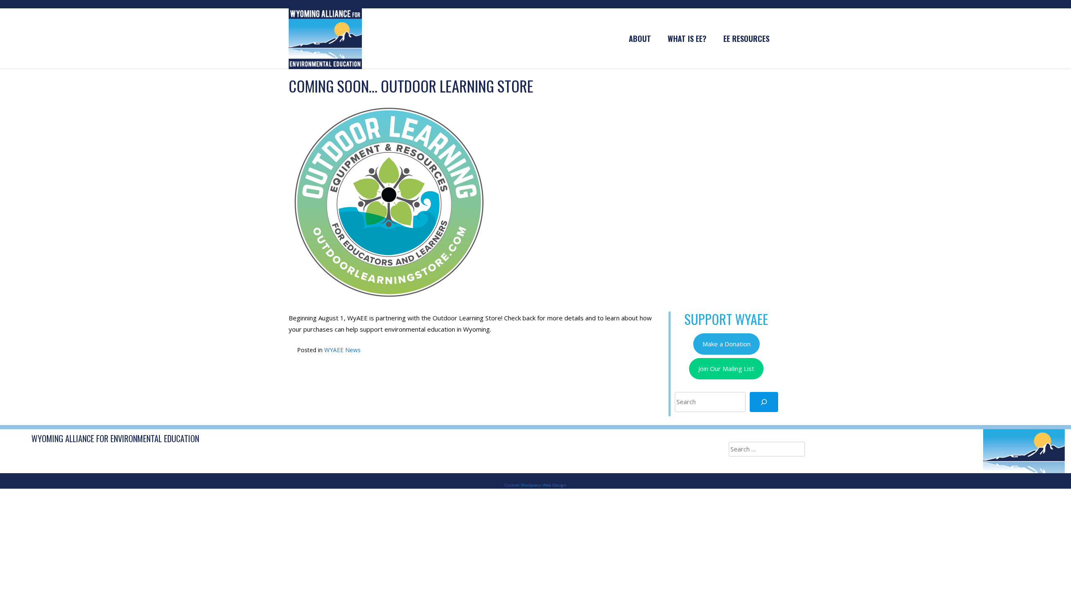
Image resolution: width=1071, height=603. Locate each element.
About (640, 38)
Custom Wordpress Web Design (535, 485)
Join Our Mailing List (726, 368)
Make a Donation (726, 344)
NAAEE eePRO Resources (377, 377)
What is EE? (687, 38)
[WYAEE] (325, 38)
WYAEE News (342, 350)
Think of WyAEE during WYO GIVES (567, 377)
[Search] (764, 402)
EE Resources (746, 38)
